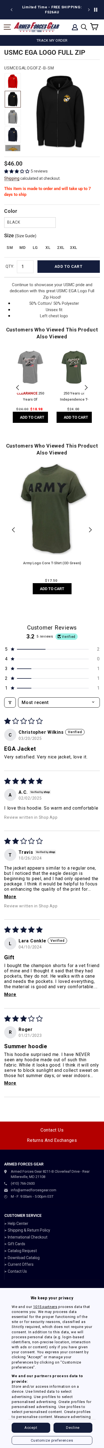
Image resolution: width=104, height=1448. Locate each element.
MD (22, 247)
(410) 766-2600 (23, 1183)
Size (20, 235)
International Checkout (27, 1237)
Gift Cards (16, 1244)
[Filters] (10, 702)
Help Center (18, 1223)
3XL (73, 247)
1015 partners (45, 1307)
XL (47, 247)
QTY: (10, 266)
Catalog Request (22, 1251)
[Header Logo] (36, 27)
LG (35, 247)
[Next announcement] (89, 9)
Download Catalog (24, 1257)
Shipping (11, 178)
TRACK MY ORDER (52, 40)
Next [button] (86, 387)
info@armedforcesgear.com (33, 1190)
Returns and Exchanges (52, 1140)
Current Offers (21, 1264)
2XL (61, 247)
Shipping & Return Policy (29, 1230)
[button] (17, 171)
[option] (52, 10)
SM (10, 247)
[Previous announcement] (11, 9)
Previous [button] (18, 387)
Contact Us (52, 1130)
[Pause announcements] (95, 10)
